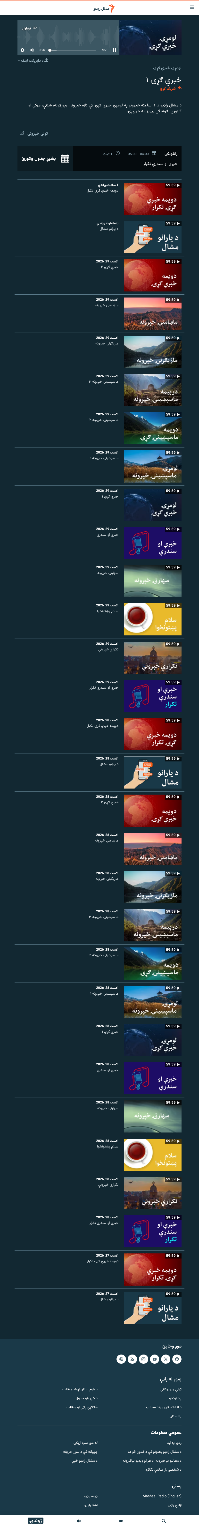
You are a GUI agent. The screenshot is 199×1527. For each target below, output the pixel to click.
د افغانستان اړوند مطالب (164, 1407)
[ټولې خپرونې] (78, 1521)
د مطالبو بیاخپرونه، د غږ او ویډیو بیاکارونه (152, 1461)
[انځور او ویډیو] (121, 1521)
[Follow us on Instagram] (143, 1359)
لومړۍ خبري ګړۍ (167, 68)
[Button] (171, 90)
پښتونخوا (175, 1398)
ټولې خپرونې (37, 134)
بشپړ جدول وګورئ (39, 158)
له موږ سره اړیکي (86, 1443)
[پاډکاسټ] (121, 1359)
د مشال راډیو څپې (85, 1461)
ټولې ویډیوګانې (171, 1389)
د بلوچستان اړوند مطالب (80, 1389)
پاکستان (176, 1416)
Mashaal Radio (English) (162, 1496)
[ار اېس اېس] (132, 1359)
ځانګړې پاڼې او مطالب (82, 1407)
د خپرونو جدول (87, 1398)
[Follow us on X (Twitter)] (165, 1359)
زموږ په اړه (174, 1443)
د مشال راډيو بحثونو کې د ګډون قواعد (155, 1452)
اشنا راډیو (91, 1505)
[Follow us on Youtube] (154, 1359)
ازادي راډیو (175, 1505)
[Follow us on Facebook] (177, 1359)
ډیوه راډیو (91, 1496)
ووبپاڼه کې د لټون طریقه (80, 1452)
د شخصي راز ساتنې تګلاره (163, 1470)
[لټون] (164, 1521)
